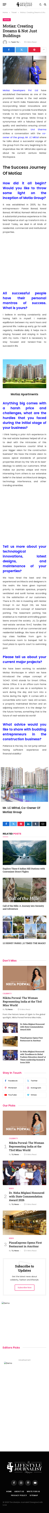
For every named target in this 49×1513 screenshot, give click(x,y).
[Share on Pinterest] (34, 49)
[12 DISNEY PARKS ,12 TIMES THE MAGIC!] (24, 927)
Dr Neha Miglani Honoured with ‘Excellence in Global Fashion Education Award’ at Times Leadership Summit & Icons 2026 (33, 1057)
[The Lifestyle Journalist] (24, 4)
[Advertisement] (24, 261)
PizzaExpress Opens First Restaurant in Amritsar (31, 1039)
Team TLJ (15, 42)
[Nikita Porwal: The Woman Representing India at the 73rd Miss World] (24, 978)
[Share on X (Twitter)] (22, 49)
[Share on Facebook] (9, 49)
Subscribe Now (24, 1287)
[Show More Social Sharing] (43, 49)
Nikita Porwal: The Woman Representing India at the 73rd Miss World (22, 1001)
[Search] (44, 4)
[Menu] (4, 4)
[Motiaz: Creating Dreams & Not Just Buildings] (24, 70)
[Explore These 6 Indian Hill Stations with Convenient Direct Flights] (24, 853)
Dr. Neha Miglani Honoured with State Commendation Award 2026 (32, 1027)
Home (9, 1491)
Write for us (33, 1491)
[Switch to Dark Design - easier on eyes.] (40, 4)
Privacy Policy (19, 1495)
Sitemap (34, 1495)
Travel (7, 20)
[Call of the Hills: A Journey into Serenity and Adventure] (24, 890)
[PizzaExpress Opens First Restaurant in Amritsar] (10, 1041)
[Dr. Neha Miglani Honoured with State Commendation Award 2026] (10, 1028)
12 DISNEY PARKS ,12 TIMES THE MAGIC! (24, 943)
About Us (19, 1491)
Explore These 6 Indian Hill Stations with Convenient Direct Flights (24, 870)
